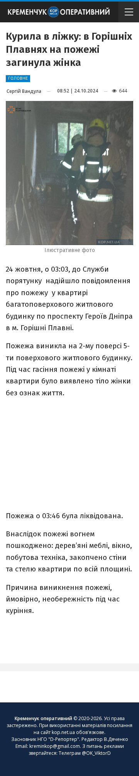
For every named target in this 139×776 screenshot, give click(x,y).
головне (18, 78)
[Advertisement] (69, 453)
